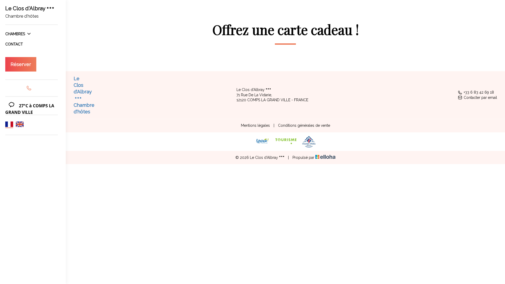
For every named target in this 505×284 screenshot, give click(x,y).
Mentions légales (255, 125)
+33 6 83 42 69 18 (479, 92)
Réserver (21, 64)
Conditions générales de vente (304, 125)
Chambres (15, 34)
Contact (14, 44)
